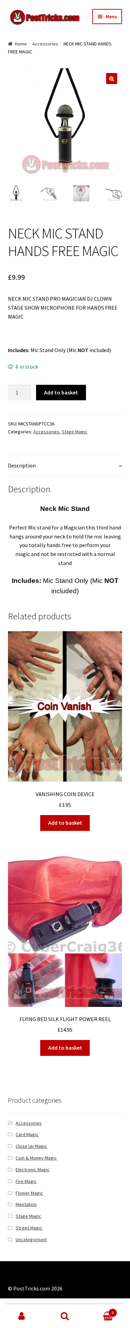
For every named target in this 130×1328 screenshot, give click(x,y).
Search (65, 1316)
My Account (21, 1316)
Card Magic (27, 1134)
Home (21, 44)
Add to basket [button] (65, 822)
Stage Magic (74, 432)
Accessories (45, 44)
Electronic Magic (33, 1169)
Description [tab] (22, 465)
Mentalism (26, 1204)
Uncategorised (31, 1239)
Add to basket (61, 392)
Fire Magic (26, 1181)
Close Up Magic (31, 1146)
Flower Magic (29, 1193)
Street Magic (29, 1228)
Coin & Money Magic (36, 1158)
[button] (111, 78)
